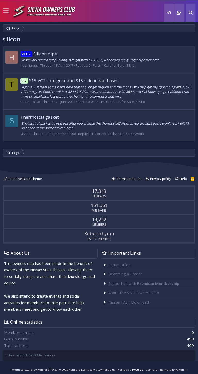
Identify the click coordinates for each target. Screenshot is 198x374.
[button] (6, 11)
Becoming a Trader (125, 273)
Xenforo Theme (166, 369)
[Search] (190, 13)
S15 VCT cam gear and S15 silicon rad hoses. (70, 80)
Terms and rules (129, 178)
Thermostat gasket (39, 117)
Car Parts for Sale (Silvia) (125, 101)
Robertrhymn (99, 233)
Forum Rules (119, 264)
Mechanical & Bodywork (125, 133)
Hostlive (137, 369)
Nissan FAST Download (128, 302)
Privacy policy (160, 178)
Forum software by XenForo (48, 369)
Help (183, 178)
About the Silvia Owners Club (133, 292)
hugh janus (29, 65)
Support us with (143, 283)
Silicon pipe (39, 54)
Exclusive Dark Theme (24, 178)
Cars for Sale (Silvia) (119, 65)
